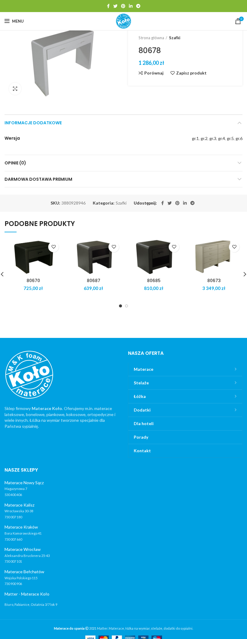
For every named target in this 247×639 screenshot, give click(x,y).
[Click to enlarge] (15, 89)
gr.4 (221, 138)
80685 (154, 281)
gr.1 (195, 138)
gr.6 (239, 138)
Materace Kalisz (19, 504)
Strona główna (151, 37)
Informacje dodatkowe (33, 123)
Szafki (174, 37)
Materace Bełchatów (24, 571)
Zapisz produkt (191, 73)
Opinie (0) (15, 163)
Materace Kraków (21, 526)
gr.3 (212, 138)
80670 (33, 281)
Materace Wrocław (23, 549)
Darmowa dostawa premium (38, 179)
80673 (214, 281)
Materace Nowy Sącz (24, 482)
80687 (93, 281)
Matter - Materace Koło (27, 593)
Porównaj (154, 73)
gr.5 (230, 138)
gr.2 (204, 138)
